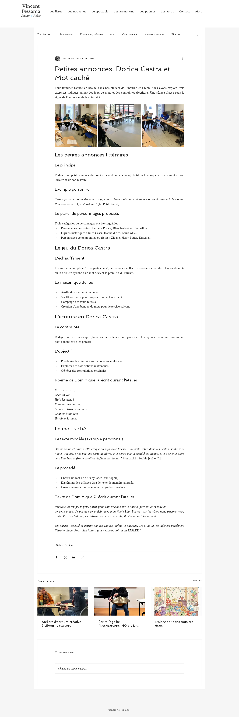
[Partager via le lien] (82, 557)
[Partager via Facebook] (56, 557)
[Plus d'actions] (182, 58)
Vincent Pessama (31, 9)
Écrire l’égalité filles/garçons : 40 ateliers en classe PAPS (119, 623)
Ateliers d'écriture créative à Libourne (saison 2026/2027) (61, 623)
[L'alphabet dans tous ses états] (176, 601)
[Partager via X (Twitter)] (65, 557)
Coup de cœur (130, 34)
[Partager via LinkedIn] (73, 557)
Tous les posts (44, 34)
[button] (56, 11)
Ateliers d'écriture (154, 34)
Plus (173, 34)
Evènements (66, 34)
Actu (112, 34)
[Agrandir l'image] (76, 125)
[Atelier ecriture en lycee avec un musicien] (119, 601)
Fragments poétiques (91, 34)
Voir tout (197, 580)
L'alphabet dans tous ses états (174, 623)
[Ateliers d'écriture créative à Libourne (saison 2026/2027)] (62, 601)
